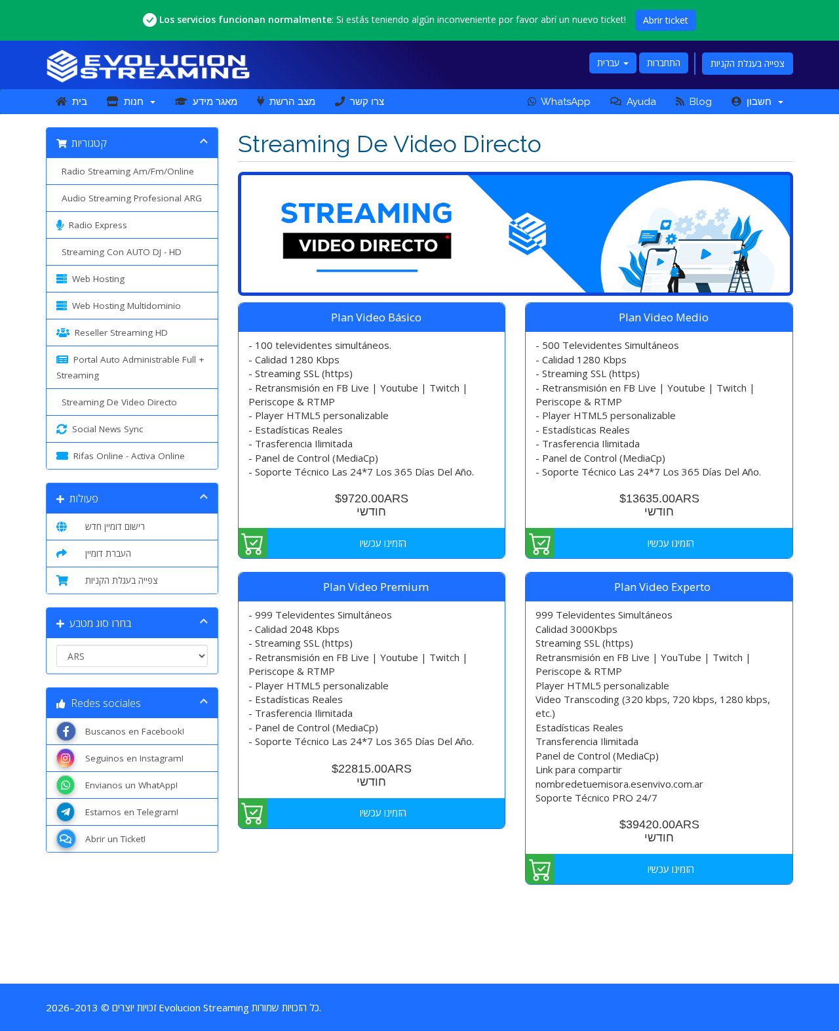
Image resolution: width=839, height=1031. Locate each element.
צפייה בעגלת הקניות (748, 63)
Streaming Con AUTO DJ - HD (119, 252)
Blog (698, 102)
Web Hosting (96, 279)
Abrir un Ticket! (113, 839)
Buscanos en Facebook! (132, 731)
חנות (134, 102)
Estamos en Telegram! (129, 812)
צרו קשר (364, 102)
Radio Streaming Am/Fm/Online (125, 171)
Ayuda (638, 102)
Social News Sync (105, 429)
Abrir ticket (665, 20)
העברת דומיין (105, 553)
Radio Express (95, 225)
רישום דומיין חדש (112, 527)
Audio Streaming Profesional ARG (129, 198)
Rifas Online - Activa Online (126, 456)
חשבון (759, 102)
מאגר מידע (212, 102)
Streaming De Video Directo (116, 402)
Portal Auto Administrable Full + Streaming (130, 367)
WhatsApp (563, 102)
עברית (609, 62)
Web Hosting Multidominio (124, 306)
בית (77, 102)
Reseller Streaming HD (118, 332)
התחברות (663, 62)
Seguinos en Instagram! (132, 758)
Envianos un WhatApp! (129, 785)
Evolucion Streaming (204, 1007)
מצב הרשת (289, 102)
